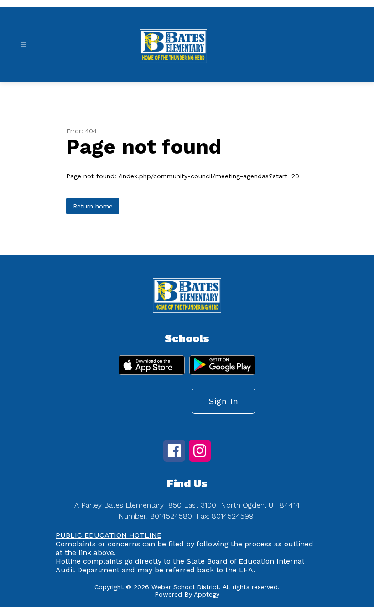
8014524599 (233, 516)
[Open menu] (23, 45)
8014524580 (171, 516)
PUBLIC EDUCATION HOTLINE (108, 535)
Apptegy (206, 594)
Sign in (223, 401)
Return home (93, 206)
